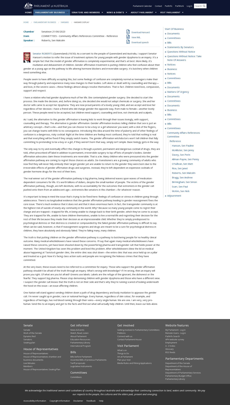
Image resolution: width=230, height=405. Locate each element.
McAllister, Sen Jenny (183, 150)
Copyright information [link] (60, 400)
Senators (27, 339)
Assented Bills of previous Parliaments (88, 359)
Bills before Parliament (81, 356)
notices (171, 64)
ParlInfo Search (172, 336)
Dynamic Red (29, 336)
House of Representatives (35, 353)
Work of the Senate (32, 333)
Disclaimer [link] (78, 400)
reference (175, 141)
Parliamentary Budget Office (178, 375)
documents (173, 33)
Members (28, 366)
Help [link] (101, 400)
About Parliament (142, 12)
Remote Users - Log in (175, 333)
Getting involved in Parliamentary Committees (138, 329)
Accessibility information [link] (34, 400)
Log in (189, 6)
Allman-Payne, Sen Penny (185, 159)
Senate (26, 329)
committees (174, 38)
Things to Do (123, 353)
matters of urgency (178, 91)
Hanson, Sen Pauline (183, 145)
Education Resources (80, 339)
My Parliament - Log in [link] (175, 329)
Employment (171, 342)
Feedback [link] (91, 400)
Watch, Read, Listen (79, 333)
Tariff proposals (77, 363)
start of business (174, 28)
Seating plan (29, 342)
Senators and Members (86, 12)
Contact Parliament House (129, 339)
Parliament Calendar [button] (142, 6)
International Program (80, 345)
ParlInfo (168, 6)
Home (28, 12)
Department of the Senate (177, 363)
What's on (122, 350)
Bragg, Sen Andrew (182, 177)
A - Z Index (170, 345)
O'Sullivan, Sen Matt (182, 163)
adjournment (174, 195)
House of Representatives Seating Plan (41, 369)
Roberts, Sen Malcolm (183, 172)
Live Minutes (29, 363)
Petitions (121, 333)
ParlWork (179, 6)
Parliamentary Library (80, 342)
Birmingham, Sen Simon (184, 182)
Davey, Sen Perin (181, 154)
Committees (76, 377)
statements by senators (180, 47)
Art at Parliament (125, 356)
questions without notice (181, 51)
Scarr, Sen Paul (180, 186)
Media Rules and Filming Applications (134, 363)
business (172, 69)
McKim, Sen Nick (180, 191)
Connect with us (124, 336)
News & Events (115, 12)
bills (169, 42)
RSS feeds (170, 352)
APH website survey (174, 339)
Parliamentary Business (50, 12)
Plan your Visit (123, 359)
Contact (158, 6)
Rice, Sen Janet (180, 168)
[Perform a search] (204, 6)
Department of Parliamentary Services (183, 372)
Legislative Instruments (81, 366)
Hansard (65, 22)
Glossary (169, 349)
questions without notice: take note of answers (184, 58)
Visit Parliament (170, 12)
